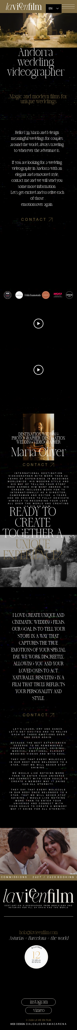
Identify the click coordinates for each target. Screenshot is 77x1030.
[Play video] (38, 323)
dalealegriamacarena (46, 1024)
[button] (68, 6)
